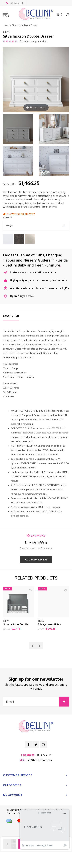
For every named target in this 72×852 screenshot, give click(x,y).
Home (5, 25)
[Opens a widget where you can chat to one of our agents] (45, 829)
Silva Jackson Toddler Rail (16, 624)
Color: (7, 217)
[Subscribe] (64, 702)
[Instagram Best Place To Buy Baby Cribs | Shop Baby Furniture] (43, 744)
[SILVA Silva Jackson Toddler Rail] (18, 601)
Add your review (36, 559)
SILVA (6, 31)
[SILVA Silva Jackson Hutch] (53, 601)
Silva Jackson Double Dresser (25, 25)
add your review (39, 41)
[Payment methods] (9, 821)
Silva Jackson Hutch (49, 624)
